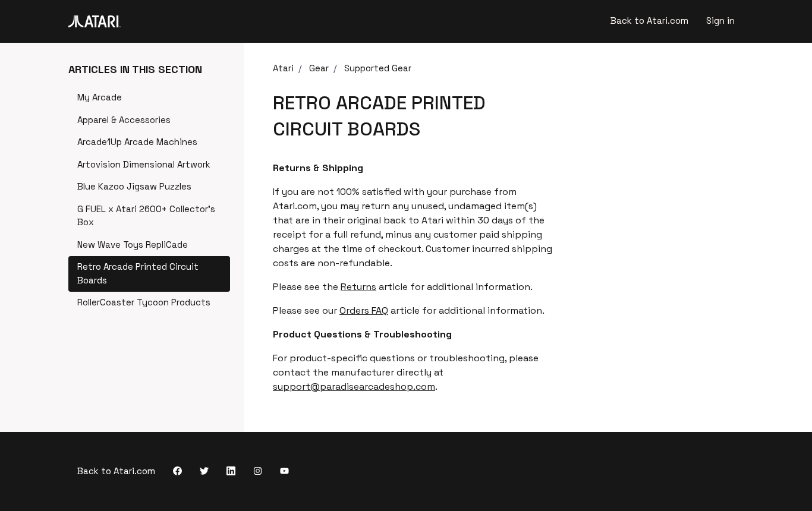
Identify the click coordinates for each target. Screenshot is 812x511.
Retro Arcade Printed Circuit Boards (138, 273)
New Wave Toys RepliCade (132, 244)
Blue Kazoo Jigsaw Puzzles (134, 186)
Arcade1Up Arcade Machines (137, 141)
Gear (319, 68)
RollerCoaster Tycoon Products (143, 302)
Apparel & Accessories (124, 119)
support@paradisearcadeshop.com (354, 386)
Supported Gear (377, 68)
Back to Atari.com (649, 20)
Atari (283, 68)
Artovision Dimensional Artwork (143, 164)
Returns (358, 286)
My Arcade (99, 97)
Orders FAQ (363, 310)
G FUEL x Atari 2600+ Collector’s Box (146, 215)
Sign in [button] (720, 20)
